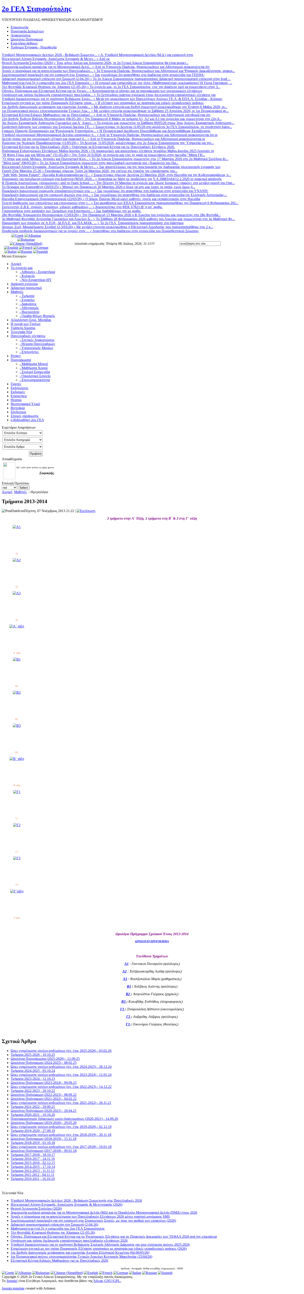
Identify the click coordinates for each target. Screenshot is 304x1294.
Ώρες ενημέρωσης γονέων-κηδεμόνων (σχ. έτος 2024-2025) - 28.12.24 (61, 1067)
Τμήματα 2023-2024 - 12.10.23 (33, 1079)
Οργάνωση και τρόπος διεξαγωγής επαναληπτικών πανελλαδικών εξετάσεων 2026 (69, 1240)
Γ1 (122, 1009)
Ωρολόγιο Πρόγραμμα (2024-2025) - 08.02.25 (44, 1063)
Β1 (129, 986)
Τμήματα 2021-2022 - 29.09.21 (33, 1107)
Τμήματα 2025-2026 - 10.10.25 (33, 1055)
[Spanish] (40, 251)
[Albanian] (32, 235)
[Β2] (17, 692)
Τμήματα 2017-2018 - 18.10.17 (33, 1155)
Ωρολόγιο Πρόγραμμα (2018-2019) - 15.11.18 (43, 1139)
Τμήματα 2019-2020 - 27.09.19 (33, 1131)
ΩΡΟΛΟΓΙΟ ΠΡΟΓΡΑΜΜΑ (152, 941)
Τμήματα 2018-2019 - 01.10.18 (33, 1143)
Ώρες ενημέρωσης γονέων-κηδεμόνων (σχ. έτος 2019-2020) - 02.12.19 (61, 1127)
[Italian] (10, 251)
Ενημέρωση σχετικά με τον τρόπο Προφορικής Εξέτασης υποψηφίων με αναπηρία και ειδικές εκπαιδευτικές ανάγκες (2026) (99, 1248)
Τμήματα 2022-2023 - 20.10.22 (33, 1091)
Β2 (128, 994)
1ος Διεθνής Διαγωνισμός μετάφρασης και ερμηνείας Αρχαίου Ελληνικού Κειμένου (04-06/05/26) (80, 1252)
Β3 (123, 1001)
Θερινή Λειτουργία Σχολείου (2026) (36, 1208)
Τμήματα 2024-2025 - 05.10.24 (33, 1071)
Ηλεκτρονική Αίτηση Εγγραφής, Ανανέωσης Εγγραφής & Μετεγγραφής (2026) (66, 1204)
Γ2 (128, 1017)
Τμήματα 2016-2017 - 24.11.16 (33, 1159)
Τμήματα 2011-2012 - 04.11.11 (32, 1175)
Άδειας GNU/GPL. (107, 1281)
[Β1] (17, 659)
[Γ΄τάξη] (16, 891)
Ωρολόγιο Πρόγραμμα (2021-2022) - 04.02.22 (44, 1099)
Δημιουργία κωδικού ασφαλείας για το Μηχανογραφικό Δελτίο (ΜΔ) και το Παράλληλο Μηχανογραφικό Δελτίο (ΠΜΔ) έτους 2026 (104, 1212)
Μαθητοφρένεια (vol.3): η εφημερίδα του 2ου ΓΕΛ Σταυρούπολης (58, 1228)
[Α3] (17, 593)
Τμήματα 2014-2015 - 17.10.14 (33, 1167)
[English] (11, 247)
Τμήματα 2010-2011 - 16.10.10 (33, 1179)
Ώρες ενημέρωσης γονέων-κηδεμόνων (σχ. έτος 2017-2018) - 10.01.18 (61, 1147)
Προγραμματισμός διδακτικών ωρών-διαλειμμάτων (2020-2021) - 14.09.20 (64, 1119)
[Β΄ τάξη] (17, 759)
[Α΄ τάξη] (16, 626)
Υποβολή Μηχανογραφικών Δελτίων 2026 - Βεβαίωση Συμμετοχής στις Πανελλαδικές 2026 (76, 1200)
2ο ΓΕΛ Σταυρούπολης (36, 9)
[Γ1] (16, 792)
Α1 (126, 964)
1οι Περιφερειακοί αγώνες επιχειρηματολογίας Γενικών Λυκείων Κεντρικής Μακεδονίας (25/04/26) (81, 1256)
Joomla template (13, 1288)
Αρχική (7, 492)
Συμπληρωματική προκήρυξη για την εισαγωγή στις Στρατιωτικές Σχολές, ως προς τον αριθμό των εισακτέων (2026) (93, 1220)
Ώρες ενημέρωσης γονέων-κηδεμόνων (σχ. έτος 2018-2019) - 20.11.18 (61, 1135)
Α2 (124, 971)
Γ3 (128, 1024)
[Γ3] (16, 858)
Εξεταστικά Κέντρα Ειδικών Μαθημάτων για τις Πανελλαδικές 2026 (59, 1260)
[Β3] (17, 725)
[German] (40, 247)
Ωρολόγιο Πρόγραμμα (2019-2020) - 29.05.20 (44, 1123)
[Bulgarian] (26, 239)
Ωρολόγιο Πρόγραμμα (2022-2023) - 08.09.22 (44, 1095)
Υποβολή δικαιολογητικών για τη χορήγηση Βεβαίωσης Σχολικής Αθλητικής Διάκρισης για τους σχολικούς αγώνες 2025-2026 (100, 1244)
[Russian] (25, 251)
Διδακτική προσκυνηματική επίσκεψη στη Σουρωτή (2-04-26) (54, 1224)
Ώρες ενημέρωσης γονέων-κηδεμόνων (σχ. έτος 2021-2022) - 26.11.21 (61, 1103)
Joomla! (12, 1281)
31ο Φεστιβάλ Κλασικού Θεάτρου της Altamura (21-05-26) (53, 1232)
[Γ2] (16, 825)
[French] (25, 247)
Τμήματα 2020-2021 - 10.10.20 (33, 1115)
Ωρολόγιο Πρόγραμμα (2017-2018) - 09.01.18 (44, 1151)
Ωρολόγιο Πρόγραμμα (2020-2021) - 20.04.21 (44, 1111)
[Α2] (17, 560)
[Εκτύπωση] (86, 511)
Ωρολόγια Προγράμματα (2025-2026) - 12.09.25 (45, 1059)
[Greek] (17, 235)
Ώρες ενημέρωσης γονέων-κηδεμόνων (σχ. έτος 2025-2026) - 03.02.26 (61, 1051)
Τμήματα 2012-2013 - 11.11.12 (33, 1171)
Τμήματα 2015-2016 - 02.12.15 (33, 1163)
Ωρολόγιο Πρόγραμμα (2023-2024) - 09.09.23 (44, 1083)
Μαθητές (20, 492)
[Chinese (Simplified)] (26, 243)
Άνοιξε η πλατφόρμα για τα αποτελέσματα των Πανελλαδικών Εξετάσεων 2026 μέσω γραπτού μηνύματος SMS (90, 1216)
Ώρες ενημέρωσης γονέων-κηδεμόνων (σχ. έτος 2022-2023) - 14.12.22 (61, 1087)
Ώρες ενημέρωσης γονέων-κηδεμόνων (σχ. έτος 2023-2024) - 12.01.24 (61, 1075)
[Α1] (17, 527)
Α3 (125, 979)
